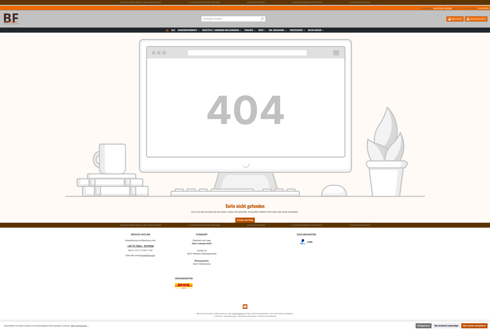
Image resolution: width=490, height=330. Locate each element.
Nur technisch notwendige (446, 326)
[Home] (167, 30)
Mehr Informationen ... (80, 326)
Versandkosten (238, 314)
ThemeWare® (270, 316)
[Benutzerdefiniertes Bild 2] (310, 242)
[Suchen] (262, 18)
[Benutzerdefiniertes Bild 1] (303, 242)
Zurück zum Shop (245, 220)
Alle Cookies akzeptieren (474, 326)
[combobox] (230, 18)
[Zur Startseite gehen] (12, 18)
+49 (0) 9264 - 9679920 (442, 8)
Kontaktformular (147, 255)
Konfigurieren (423, 326)
